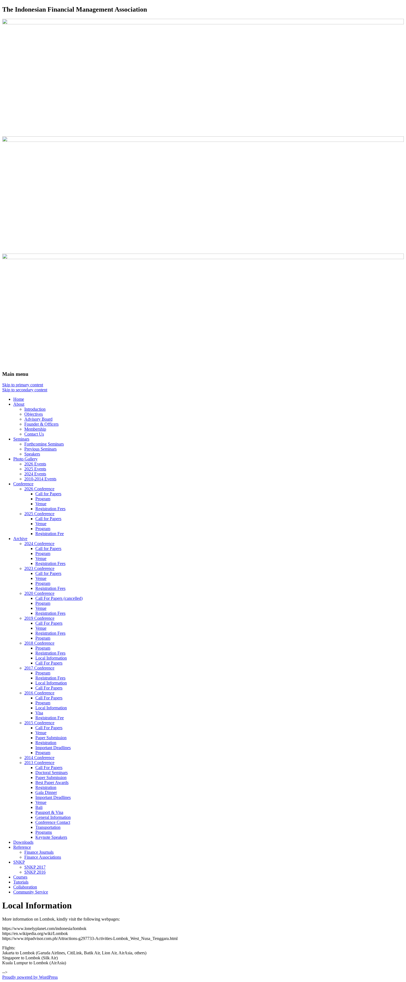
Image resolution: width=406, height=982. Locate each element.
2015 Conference (39, 722)
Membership (35, 429)
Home (18, 399)
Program (42, 498)
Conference (23, 483)
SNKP (19, 862)
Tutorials (20, 882)
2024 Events (35, 474)
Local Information (51, 658)
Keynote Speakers (51, 837)
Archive (20, 538)
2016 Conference (39, 693)
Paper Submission (51, 737)
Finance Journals (39, 852)
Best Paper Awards (51, 782)
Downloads (23, 842)
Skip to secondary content (24, 389)
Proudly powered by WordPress (30, 977)
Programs (43, 832)
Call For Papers (48, 623)
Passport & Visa (49, 812)
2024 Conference (39, 543)
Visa (39, 712)
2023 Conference (39, 568)
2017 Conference (39, 668)
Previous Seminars (40, 449)
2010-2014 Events (40, 478)
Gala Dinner (46, 792)
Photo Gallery (25, 459)
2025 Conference (39, 513)
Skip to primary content (22, 384)
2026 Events (35, 464)
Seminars (21, 439)
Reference (22, 847)
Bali (39, 807)
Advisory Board (38, 419)
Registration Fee (49, 533)
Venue (40, 503)
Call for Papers (48, 493)
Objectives (33, 414)
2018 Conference (39, 643)
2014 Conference (39, 757)
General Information (53, 817)
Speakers (32, 454)
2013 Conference (39, 762)
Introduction (35, 409)
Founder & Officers (41, 424)
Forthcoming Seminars (44, 444)
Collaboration (25, 887)
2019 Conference (39, 618)
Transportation (47, 827)
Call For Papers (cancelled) (59, 598)
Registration (45, 742)
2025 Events (35, 469)
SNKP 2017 (35, 867)
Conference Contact (52, 822)
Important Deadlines (53, 747)
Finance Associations (42, 857)
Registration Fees (50, 508)
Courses (20, 877)
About (18, 404)
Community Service (30, 892)
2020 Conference (39, 593)
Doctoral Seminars (51, 772)
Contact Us (34, 434)
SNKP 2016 (35, 872)
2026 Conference (39, 488)
